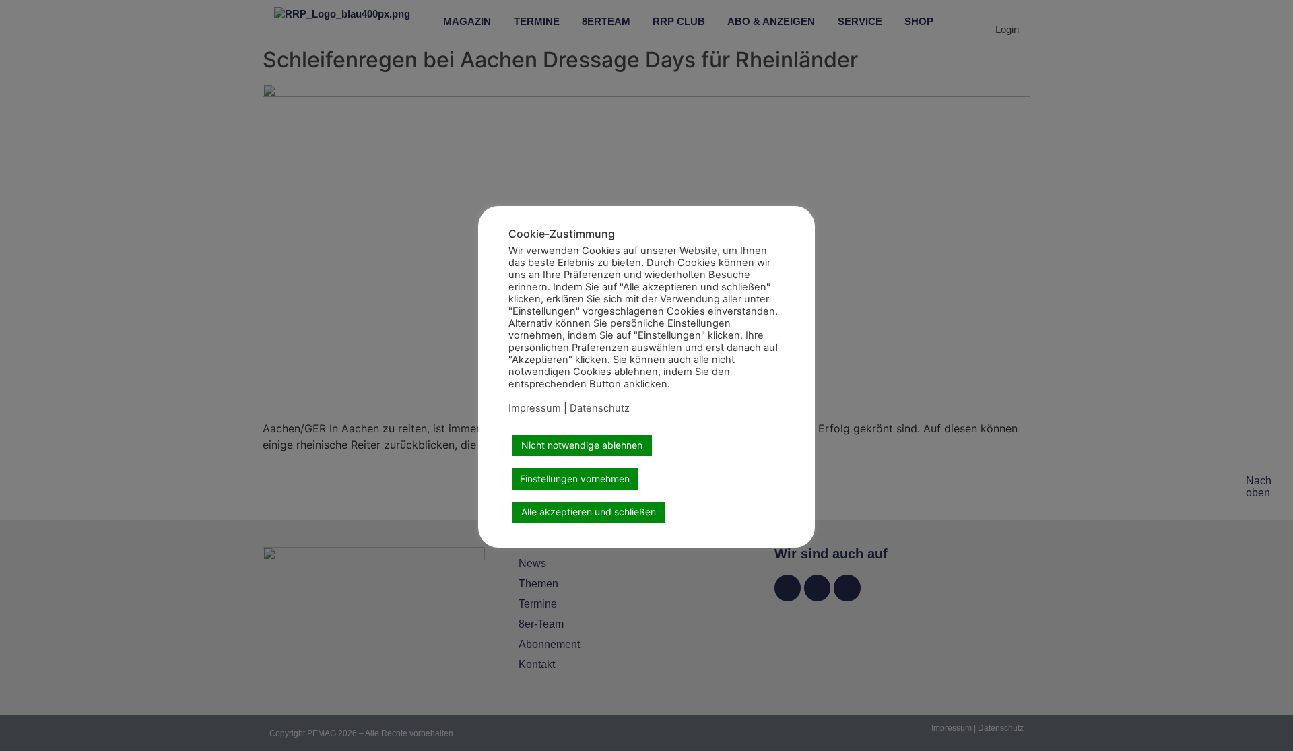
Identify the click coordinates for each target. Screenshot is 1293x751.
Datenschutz (600, 408)
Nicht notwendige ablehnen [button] (581, 445)
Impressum (534, 408)
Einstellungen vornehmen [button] (575, 478)
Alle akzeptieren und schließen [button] (588, 511)
